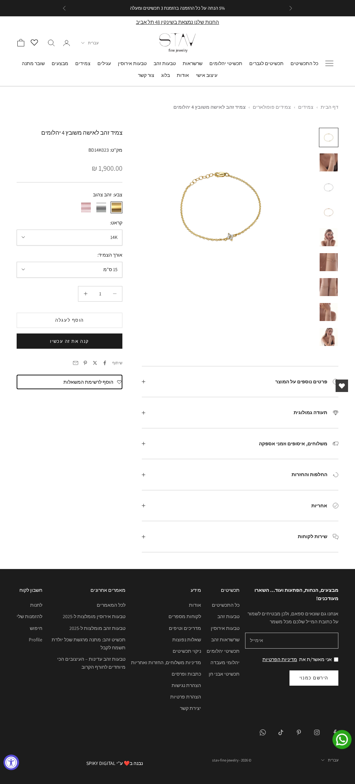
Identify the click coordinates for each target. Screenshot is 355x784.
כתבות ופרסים (186, 674)
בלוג (165, 75)
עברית (93, 43)
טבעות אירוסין (132, 63)
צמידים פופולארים (272, 107)
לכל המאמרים (111, 605)
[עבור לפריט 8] (328, 312)
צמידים (82, 63)
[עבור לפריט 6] (328, 262)
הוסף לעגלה (69, 320)
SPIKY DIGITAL (100, 763)
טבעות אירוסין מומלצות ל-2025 (94, 616)
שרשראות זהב (225, 639)
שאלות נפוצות (186, 639)
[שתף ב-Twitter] (95, 363)
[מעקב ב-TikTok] (280, 732)
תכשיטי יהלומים (225, 63)
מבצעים (60, 63)
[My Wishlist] (36, 42)
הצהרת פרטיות (185, 697)
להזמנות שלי (29, 616)
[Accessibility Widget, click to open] (11, 762)
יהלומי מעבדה (225, 662)
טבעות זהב (165, 63)
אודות (183, 75)
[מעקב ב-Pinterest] (298, 732)
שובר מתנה (33, 63)
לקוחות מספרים (184, 616)
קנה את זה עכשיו (69, 341)
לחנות (36, 605)
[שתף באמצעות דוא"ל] (75, 363)
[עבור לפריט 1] (328, 137)
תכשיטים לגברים (266, 63)
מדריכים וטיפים (185, 628)
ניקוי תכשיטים (187, 651)
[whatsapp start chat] (337, 739)
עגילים (104, 63)
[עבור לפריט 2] (328, 162)
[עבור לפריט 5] (328, 237)
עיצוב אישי (206, 75)
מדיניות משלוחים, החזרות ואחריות (166, 662)
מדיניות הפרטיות (279, 659)
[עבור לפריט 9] (328, 337)
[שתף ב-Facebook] (104, 363)
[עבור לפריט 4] (328, 212)
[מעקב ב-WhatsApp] (262, 732)
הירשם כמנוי (314, 678)
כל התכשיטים (304, 63)
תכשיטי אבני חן (224, 674)
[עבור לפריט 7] (328, 287)
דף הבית (329, 107)
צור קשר (146, 75)
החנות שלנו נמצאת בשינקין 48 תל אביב (177, 22)
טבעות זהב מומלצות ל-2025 (97, 628)
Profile (35, 639)
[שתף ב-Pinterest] (85, 363)
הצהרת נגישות (186, 685)
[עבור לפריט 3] (328, 187)
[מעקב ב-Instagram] (316, 732)
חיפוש (36, 628)
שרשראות (192, 63)
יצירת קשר (190, 708)
